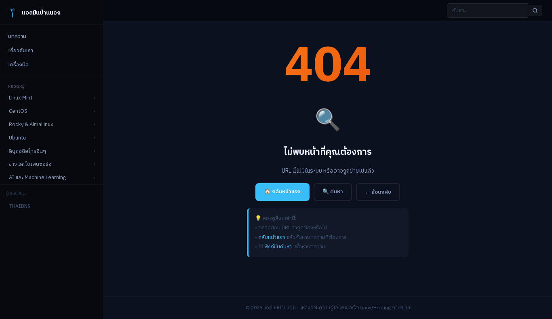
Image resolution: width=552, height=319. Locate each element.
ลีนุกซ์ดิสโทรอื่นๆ (27, 151)
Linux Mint (20, 97)
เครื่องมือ (18, 64)
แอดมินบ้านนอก (41, 12)
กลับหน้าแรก (271, 237)
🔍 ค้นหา (332, 191)
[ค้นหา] (535, 10)
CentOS (18, 111)
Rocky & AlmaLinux (31, 124)
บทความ (17, 36)
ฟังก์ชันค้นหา (278, 246)
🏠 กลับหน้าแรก (282, 191)
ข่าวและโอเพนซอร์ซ (30, 164)
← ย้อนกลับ (378, 192)
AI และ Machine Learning (37, 177)
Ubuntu (17, 137)
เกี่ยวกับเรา (20, 50)
